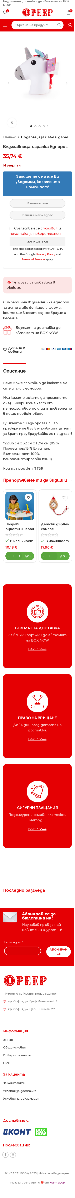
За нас (8, 1040)
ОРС (6, 1063)
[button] (8, 83)
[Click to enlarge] (12, 122)
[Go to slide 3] (40, 126)
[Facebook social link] (5, 1155)
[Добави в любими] (28, 497)
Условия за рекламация (21, 1098)
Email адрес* (13, 942)
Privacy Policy (46, 254)
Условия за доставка (19, 1091)
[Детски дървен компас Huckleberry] (55, 506)
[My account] (70, 25)
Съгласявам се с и (37, 231)
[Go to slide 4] (44, 126)
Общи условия (14, 1047)
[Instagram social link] (13, 1155)
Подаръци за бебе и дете (44, 137)
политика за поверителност (37, 234)
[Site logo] (37, 12)
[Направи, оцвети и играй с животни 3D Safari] (19, 506)
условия (50, 228)
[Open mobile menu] (5, 25)
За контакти (14, 1083)
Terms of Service (33, 259)
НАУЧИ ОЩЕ (37, 648)
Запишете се (37, 241)
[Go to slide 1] (31, 126)
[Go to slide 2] (35, 126)
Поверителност (17, 1055)
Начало (9, 137)
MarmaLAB (57, 1182)
